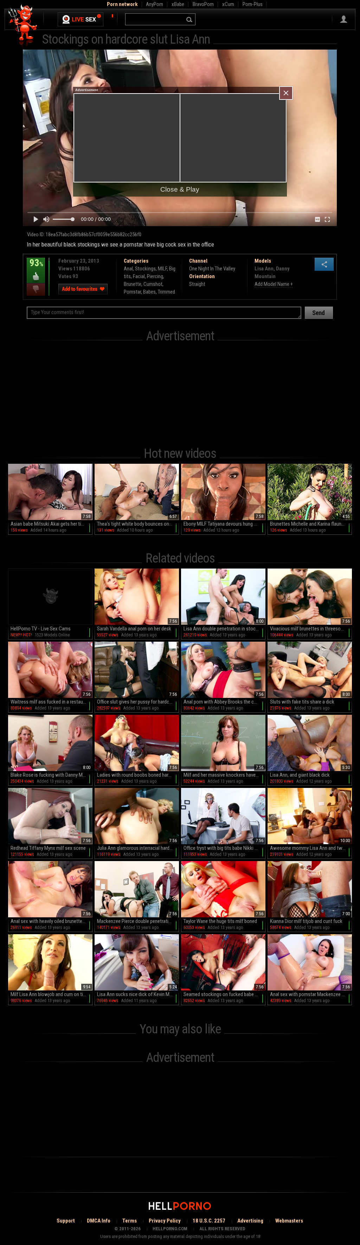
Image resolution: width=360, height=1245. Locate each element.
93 (35, 268)
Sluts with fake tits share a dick (302, 702)
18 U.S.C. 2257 (209, 1221)
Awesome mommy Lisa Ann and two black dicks (311, 848)
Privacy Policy (165, 1221)
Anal (128, 268)
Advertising (250, 1221)
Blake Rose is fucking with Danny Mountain (51, 775)
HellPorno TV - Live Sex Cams (41, 628)
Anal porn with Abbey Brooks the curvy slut (224, 702)
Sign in (343, 19)
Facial (139, 276)
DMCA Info (98, 1221)
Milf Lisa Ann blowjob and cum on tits (49, 994)
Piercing (155, 276)
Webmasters (289, 1221)
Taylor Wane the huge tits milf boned (220, 921)
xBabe (178, 4)
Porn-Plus (253, 4)
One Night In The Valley (212, 268)
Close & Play (179, 189)
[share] (324, 264)
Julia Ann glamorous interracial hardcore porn (138, 848)
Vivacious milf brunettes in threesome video (311, 628)
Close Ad (286, 93)
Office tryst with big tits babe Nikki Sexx (224, 848)
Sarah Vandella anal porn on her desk (134, 628)
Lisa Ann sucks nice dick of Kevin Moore (138, 994)
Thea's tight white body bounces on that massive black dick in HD (138, 524)
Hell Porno (23, 26)
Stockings (145, 268)
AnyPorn (154, 4)
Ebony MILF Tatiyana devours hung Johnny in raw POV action (224, 524)
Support (66, 1221)
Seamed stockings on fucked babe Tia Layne (224, 994)
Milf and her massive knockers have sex (224, 775)
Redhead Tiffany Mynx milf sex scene (48, 848)
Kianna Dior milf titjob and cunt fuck (306, 921)
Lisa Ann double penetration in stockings (224, 628)
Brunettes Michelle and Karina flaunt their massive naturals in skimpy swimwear (311, 524)
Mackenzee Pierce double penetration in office (138, 921)
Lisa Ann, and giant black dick (300, 775)
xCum (228, 4)
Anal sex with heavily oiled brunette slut (51, 921)
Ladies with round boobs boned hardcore (138, 775)
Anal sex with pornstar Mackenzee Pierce (311, 994)
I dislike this (36, 289)
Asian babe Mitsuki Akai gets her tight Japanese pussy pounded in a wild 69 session (51, 524)
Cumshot (152, 284)
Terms (129, 1221)
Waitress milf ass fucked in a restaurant (51, 702)
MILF (162, 268)
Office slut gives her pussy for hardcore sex (138, 702)
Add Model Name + (274, 284)
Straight (197, 284)
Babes (149, 292)
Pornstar (132, 292)
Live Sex (80, 19)
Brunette (132, 284)
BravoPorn (203, 4)
